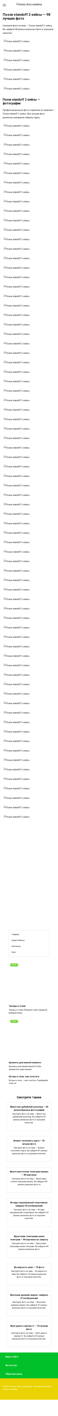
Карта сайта (11, 1356)
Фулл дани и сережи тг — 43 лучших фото (29, 1327)
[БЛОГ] (29, 1000)
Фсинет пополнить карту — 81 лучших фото (29, 1142)
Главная (15, 934)
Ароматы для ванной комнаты (25, 1062)
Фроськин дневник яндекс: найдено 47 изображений (29, 1297)
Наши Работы (18, 940)
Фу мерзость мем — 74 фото (29, 1267)
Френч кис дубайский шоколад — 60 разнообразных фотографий (29, 1108)
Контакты (16, 946)
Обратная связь (13, 1374)
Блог (14, 952)
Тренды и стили (17, 1006)
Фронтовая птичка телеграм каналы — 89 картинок (29, 1173)
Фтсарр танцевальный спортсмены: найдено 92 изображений (29, 1204)
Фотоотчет (11, 1365)
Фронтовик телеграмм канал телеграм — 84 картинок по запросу (29, 1238)
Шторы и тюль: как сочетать (24, 1076)
